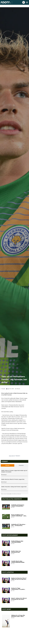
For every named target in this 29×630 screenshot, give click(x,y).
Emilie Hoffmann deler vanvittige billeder (17, 541)
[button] (27, 2)
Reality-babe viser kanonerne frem (16, 551)
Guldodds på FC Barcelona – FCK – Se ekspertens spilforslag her (18, 525)
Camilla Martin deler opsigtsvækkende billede (17, 561)
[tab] (7, 465)
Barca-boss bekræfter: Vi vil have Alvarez (11, 494)
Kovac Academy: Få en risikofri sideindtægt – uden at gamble (18, 516)
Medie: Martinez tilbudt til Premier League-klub (12, 479)
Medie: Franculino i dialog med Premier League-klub (13, 486)
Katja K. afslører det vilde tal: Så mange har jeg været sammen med (19, 599)
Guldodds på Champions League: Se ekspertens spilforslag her (17, 506)
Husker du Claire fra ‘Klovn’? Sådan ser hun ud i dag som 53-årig (19, 579)
